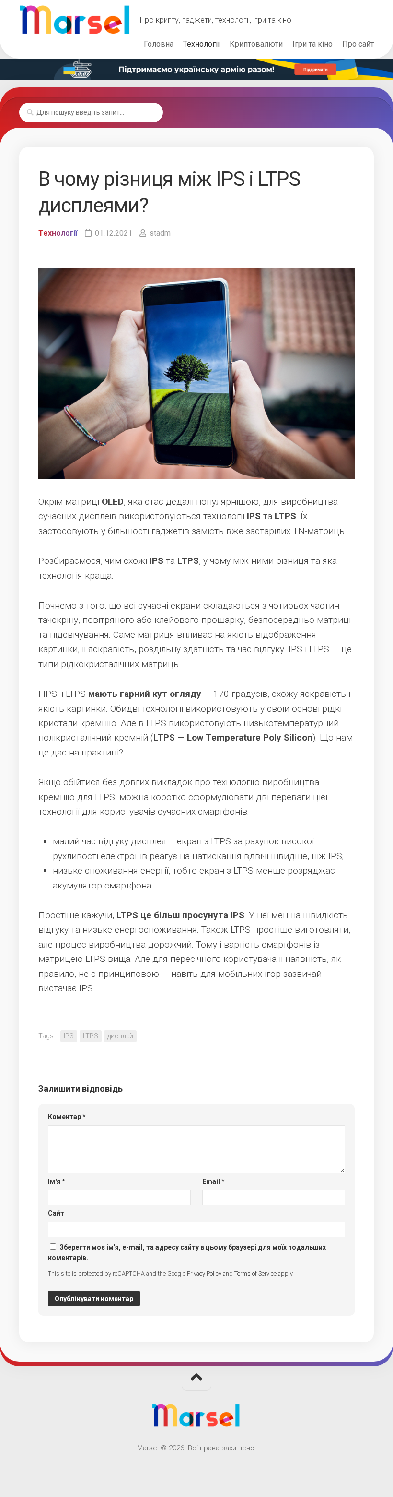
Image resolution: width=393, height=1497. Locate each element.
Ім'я (56, 1181)
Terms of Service (255, 1273)
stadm (160, 233)
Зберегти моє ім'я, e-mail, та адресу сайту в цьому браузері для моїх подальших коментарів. (187, 1252)
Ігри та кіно (312, 44)
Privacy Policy (204, 1273)
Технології (201, 44)
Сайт (56, 1213)
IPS (69, 1036)
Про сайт (358, 44)
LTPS (90, 1036)
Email (213, 1181)
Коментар (67, 1116)
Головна (158, 44)
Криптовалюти (256, 44)
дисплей (120, 1036)
